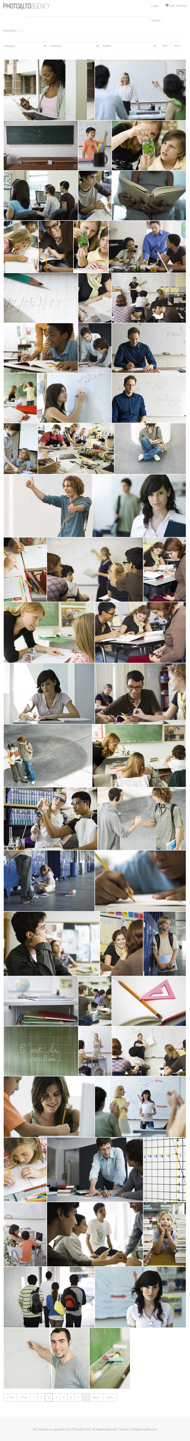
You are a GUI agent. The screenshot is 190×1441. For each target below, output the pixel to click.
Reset (177, 45)
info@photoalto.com (144, 1429)
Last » (110, 1397)
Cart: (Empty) (178, 6)
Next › (96, 1397)
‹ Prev (23, 1397)
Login (154, 6)
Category (9, 46)
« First (10, 1397)
